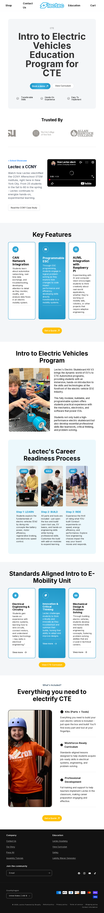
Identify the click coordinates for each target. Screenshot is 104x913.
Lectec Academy (60, 841)
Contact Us (11, 841)
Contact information (90, 907)
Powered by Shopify (33, 905)
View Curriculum (60, 847)
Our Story (10, 847)
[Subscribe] (49, 873)
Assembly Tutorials (14, 858)
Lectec (21, 905)
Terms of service (76, 904)
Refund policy (48, 904)
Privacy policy (61, 904)
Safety (55, 852)
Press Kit (10, 852)
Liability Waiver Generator (64, 858)
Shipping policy (91, 904)
